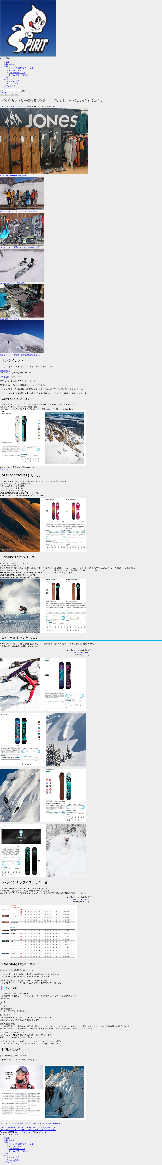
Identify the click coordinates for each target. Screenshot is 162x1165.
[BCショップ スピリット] (28, 56)
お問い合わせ (9, 86)
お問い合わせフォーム (81, 652)
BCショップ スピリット (9, 95)
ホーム (3, 106)
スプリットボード (32, 1123)
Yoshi (19, 377)
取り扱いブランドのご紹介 (19, 75)
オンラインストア (16, 70)
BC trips (7, 62)
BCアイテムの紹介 (14, 106)
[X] (3, 92)
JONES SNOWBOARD (52, 1123)
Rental (6, 77)
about (6, 79)
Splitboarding (9, 64)
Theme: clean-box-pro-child (9, 1134)
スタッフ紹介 (14, 84)
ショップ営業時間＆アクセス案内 (22, 68)
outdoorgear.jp (5, 371)
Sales (6, 66)
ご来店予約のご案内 (17, 73)
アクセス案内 (14, 81)
